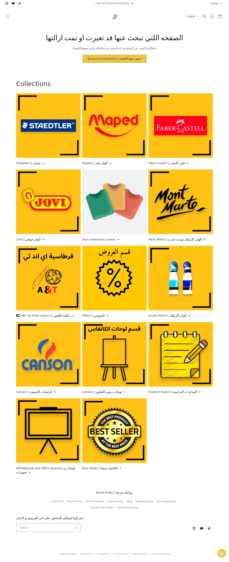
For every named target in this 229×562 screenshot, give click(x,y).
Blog (129, 501)
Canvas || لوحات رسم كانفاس (102, 392)
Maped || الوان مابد (95, 163)
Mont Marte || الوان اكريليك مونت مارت (175, 239)
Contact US (57, 501)
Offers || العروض (93, 315)
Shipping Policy (144, 501)
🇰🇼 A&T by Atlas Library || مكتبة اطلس (43, 315)
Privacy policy (103, 554)
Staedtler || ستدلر (28, 163)
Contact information (160, 554)
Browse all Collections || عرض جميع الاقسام (114, 58)
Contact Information (102, 507)
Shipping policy (140, 554)
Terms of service (95, 501)
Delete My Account (128, 507)
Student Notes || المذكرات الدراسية (172, 392)
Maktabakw (71, 554)
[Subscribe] (76, 528)
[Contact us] (222, 553)
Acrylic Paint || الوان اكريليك (167, 315)
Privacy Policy (74, 501)
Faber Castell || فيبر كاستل (166, 163)
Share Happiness (166, 501)
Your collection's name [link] (99, 239)
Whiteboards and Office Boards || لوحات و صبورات (45, 470)
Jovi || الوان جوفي (28, 239)
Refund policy (115, 501)
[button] (7, 16)
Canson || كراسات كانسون (34, 392)
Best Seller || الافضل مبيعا (100, 468)
